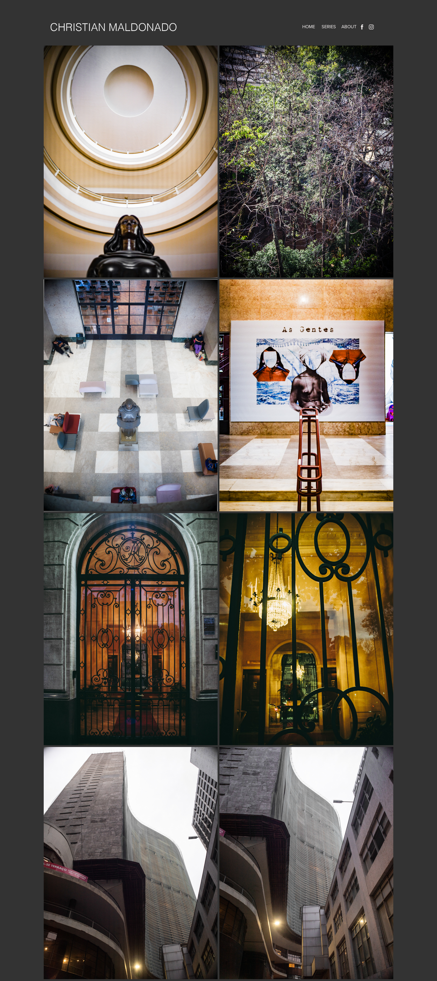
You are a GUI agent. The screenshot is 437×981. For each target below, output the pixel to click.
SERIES (329, 26)
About (348, 26)
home (308, 26)
